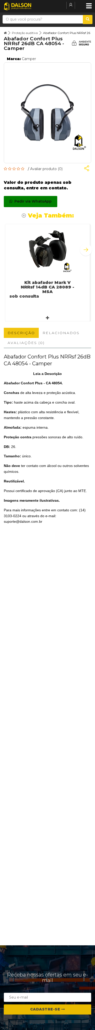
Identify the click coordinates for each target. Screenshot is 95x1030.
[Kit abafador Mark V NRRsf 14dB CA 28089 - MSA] (47, 249)
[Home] (5, 32)
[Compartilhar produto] (86, 169)
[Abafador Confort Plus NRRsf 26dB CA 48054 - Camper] (47, 112)
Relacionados (61, 333)
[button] (86, 250)
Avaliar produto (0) (46, 169)
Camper (29, 59)
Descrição (21, 333)
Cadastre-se (45, 1009)
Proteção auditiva (25, 33)
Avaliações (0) (26, 342)
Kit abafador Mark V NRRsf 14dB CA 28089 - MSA (47, 287)
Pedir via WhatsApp (32, 201)
